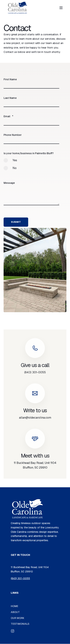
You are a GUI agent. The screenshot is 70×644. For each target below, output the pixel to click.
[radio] (31, 162)
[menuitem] (14, 606)
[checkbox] (31, 165)
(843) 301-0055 (35, 372)
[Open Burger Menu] (61, 8)
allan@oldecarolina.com (35, 417)
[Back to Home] (17, 7)
